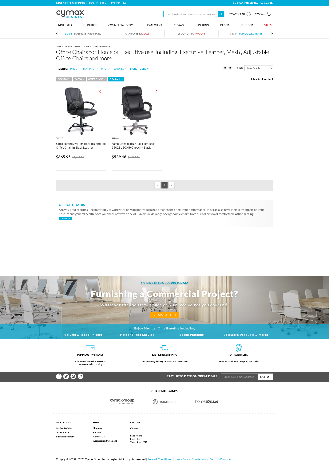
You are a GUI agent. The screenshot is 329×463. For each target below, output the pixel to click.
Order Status (62, 432)
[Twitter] (66, 376)
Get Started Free (164, 314)
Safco (78, 79)
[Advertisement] (164, 245)
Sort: (240, 67)
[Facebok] (59, 376)
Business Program (65, 436)
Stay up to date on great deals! (193, 376)
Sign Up (265, 376)
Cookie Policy (200, 459)
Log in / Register (64, 428)
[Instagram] (80, 376)
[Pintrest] (73, 376)
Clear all (114, 79)
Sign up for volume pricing (107, 3)
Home (58, 46)
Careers (134, 428)
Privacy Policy (181, 459)
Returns (97, 432)
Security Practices (220, 459)
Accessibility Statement (105, 440)
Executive (63, 79)
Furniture (68, 46)
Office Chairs (95, 79)
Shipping (97, 428)
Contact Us (99, 436)
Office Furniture (82, 46)
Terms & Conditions (159, 459)
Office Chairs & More (101, 46)
